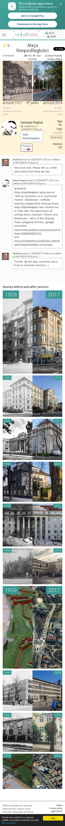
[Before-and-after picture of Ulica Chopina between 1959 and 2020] (32, 482)
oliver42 (17, 159)
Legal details (56, 811)
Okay (53, 818)
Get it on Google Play (32, 15)
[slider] (32, 81)
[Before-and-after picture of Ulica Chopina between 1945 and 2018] (32, 732)
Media (59, 805)
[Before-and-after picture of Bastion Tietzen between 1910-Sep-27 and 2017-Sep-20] (32, 627)
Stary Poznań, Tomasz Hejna (54, 57)
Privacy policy (55, 808)
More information (9, 822)
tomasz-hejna (32, 122)
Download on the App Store (32, 24)
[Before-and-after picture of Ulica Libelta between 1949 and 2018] (32, 690)
